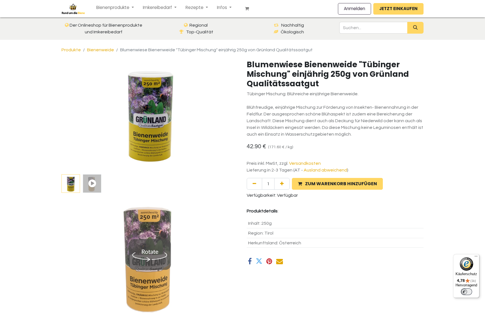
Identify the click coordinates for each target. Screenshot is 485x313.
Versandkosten (305, 163)
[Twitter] (259, 261)
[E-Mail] (279, 261)
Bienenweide (100, 50)
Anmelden (354, 8)
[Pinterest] (269, 261)
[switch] (466, 291)
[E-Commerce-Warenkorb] (249, 8)
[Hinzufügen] (282, 184)
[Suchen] (415, 28)
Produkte (71, 50)
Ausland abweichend (325, 170)
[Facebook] (250, 261)
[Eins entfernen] (254, 184)
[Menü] (476, 257)
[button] (74, 116)
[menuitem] (115, 7)
